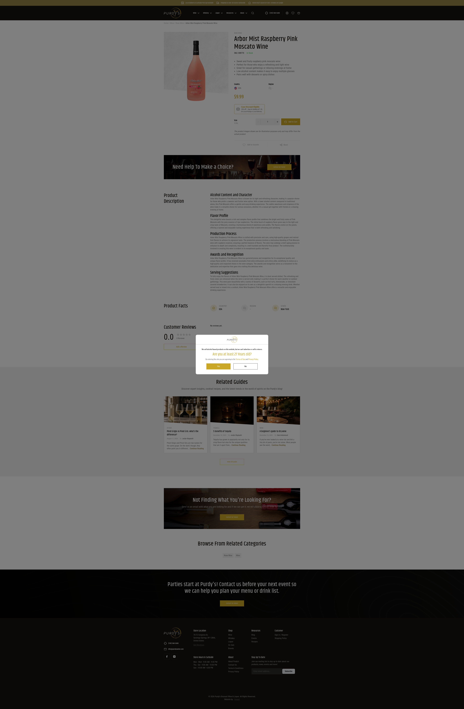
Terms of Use (240, 359)
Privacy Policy (253, 359)
